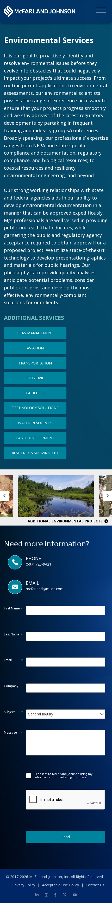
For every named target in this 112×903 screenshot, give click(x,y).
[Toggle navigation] (101, 10)
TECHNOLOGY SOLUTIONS (35, 407)
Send (65, 836)
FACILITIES (35, 392)
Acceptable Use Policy (60, 884)
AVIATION (35, 348)
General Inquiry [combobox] (40, 714)
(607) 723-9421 (38, 564)
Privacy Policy (23, 884)
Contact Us (95, 884)
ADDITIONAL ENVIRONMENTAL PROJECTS (66, 521)
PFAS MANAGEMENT (35, 332)
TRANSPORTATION (35, 363)
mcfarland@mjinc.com (45, 588)
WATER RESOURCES (35, 422)
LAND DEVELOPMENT (35, 437)
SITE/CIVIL (35, 377)
